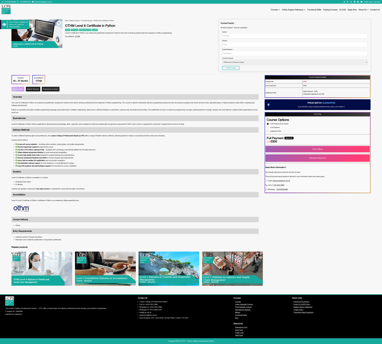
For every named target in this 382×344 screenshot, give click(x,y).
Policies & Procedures (301, 302)
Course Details (18, 89)
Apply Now (352, 10)
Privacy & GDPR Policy (302, 304)
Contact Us (375, 10)
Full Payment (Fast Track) (279, 124)
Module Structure (33, 89)
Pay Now (377, 2)
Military (237, 312)
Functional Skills (314, 10)
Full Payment (275, 127)
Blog (236, 318)
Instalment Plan (275, 131)
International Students (242, 310)
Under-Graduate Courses (244, 304)
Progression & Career (50, 89)
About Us (363, 10)
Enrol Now (317, 149)
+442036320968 (282, 189)
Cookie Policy (298, 310)
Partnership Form (241, 327)
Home (66, 20)
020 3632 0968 (279, 185)
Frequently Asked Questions (303, 312)
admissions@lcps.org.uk (281, 181)
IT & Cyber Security (86, 20)
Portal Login (368, 2)
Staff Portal (239, 335)
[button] (59, 23)
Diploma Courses (74, 20)
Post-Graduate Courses (243, 307)
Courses (275, 10)
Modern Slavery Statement (303, 307)
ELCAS (342, 10)
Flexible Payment (317, 158)
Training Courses (330, 10)
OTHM (77, 36)
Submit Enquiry (230, 68)
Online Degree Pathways (293, 10)
